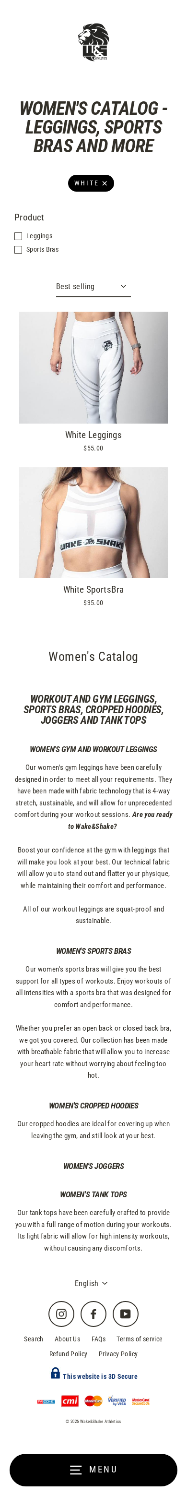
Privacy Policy (118, 1354)
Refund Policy (68, 1354)
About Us (67, 1339)
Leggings (39, 236)
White (86, 183)
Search (33, 1339)
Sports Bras (42, 249)
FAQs (99, 1339)
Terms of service (140, 1339)
